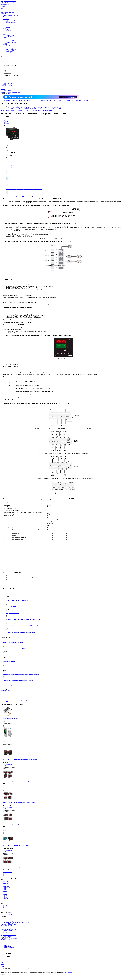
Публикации (8, 30)
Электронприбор (14, 968)
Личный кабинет (4, 13)
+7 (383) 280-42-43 (5, 83)
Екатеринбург (4, 84)
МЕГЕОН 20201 (14, 107)
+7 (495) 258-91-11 (5, 80)
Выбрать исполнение (7, 764)
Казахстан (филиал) (10, 51)
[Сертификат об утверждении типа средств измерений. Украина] (7, 193)
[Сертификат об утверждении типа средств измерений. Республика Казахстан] (7, 186)
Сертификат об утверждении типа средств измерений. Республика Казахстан (24, 189)
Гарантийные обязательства (12, 42)
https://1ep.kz (16, 90)
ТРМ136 (47, 108)
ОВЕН (54, 100)
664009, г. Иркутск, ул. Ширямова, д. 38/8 (10, 929)
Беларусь (2, 91)
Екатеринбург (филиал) (11, 49)
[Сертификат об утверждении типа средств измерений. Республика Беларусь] (7, 179)
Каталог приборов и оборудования (10, 15)
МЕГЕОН (5, 905)
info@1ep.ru (3, 8)
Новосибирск (3, 82)
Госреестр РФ (9, 167)
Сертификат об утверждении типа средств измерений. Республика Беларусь (23, 181)
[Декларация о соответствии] (7, 172)
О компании (6, 19)
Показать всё (6, 123)
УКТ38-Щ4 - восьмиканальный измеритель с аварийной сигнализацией (72, 100)
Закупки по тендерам (10, 40)
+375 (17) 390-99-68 (5, 92)
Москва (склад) (9, 45)
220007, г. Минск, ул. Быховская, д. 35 (9, 938)
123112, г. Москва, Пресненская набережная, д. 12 (11, 919)
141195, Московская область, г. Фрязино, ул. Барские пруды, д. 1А (15, 922)
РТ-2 (12, 108)
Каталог (2, 960)
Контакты (5, 44)
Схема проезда (12, 910)
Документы (6, 122)
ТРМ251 (12, 110)
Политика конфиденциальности (8, 970)
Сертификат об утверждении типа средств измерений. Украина (20, 196)
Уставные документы (10, 26)
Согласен (3, 974)
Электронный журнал (10, 31)
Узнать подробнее (68, 972)
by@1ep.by (11, 92)
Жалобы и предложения (11, 36)
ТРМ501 (27, 110)
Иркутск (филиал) (10, 50)
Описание (5, 118)
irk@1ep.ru (11, 87)
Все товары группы (24, 700)
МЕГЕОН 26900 (21, 107)
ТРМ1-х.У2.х (21, 108)
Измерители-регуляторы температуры (44, 100)
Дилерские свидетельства (11, 22)
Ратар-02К (60, 107)
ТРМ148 (60, 108)
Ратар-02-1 (47, 107)
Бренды (4, 17)
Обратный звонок (4, 12)
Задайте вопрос (12, 12)
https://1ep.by (17, 92)
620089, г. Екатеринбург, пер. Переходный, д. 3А (11, 926)
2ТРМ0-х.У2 (41, 110)
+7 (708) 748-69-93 (5, 90)
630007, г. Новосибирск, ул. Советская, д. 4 (10, 924)
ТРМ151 (2, 110)
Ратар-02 (40, 107)
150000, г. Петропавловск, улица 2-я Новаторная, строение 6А (8, 934)
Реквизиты (8, 27)
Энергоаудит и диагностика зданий (27, 100)
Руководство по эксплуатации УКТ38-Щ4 (15, 593)
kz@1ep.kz (11, 90)
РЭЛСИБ (5, 906)
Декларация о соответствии (12, 174)
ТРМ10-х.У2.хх (28, 108)
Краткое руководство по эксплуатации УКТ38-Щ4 (17, 600)
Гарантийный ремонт (10, 35)
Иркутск (2, 86)
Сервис (4, 34)
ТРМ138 (54, 108)
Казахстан (3, 89)
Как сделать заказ (9, 38)
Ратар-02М (3, 108)
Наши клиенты (6, 945)
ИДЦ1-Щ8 (8, 107)
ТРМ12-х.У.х (35, 108)
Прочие (4, 907)
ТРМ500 (20, 110)
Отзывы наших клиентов (11, 23)
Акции (4, 16)
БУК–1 (2, 107)
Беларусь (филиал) (10, 52)
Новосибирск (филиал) (11, 48)
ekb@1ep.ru (11, 85)
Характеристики (6, 120)
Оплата (7, 41)
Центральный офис (5, 4)
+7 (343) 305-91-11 (5, 85)
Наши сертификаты (7, 946)
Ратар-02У (8, 108)
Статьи (7, 29)
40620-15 (8, 155)
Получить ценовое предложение (8, 688)
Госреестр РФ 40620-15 (11, 606)
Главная (2, 100)
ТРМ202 (7, 110)
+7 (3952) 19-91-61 (5, 87)
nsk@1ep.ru (11, 83)
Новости (7, 21)
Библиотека (5, 28)
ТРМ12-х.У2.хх (41, 108)
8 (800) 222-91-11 (19, 910)
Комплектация (6, 121)
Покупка (5, 37)
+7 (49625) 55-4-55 (5, 923)
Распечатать (11, 701)
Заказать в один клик (5, 690)
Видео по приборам (10, 33)
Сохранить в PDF (4, 701)
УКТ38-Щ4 (34, 110)
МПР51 (27, 107)
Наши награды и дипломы (11, 24)
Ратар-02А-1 (55, 107)
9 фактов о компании (10, 20)
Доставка (5, 43)
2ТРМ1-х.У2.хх (48, 110)
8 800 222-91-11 (4, 6)
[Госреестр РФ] (9, 165)
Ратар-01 (34, 107)
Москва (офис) (9, 46)
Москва (2, 79)
